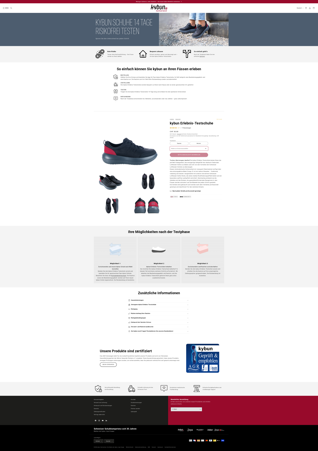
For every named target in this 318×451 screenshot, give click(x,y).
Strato (175, 196)
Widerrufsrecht (129, 447)
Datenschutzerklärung (140, 447)
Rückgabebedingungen (118, 275)
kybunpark (134, 411)
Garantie (96, 408)
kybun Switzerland (102, 447)
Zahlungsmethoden (99, 411)
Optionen (202, 56)
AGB (149, 447)
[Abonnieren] (200, 409)
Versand (179, 134)
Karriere (133, 405)
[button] (4, 8)
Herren (172, 119)
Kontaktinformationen (170, 447)
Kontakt (133, 399)
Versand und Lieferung (100, 402)
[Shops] (306, 8)
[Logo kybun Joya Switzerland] (216, 430)
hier (149, 77)
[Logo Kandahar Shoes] (200, 430)
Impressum (160, 447)
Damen (179, 143)
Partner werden (135, 408)
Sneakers (178, 119)
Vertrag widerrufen (99, 414)
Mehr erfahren (108, 364)
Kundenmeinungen (136, 402)
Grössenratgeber (99, 399)
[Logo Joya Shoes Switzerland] (190, 430)
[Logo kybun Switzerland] (181, 430)
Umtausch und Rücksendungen (103, 405)
